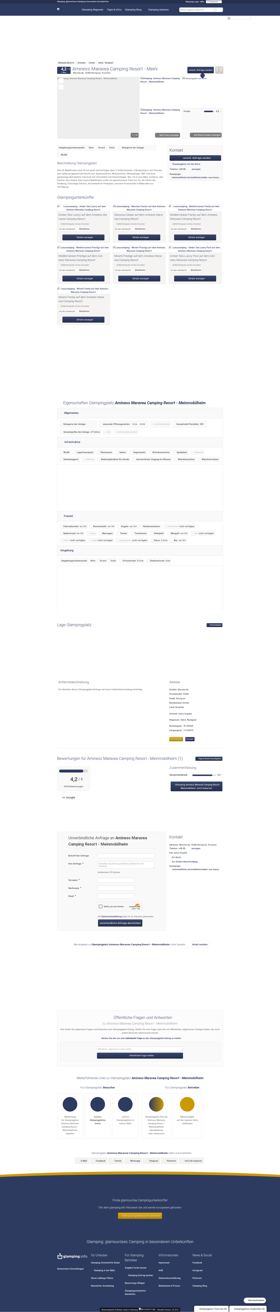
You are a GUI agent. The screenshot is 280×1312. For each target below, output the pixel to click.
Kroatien (179, 707)
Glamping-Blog (133, 9)
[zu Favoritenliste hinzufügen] (61, 80)
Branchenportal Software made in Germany (119, 1310)
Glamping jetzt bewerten (198, 786)
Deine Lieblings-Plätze (102, 1278)
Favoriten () (213, 1309)
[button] (98, 108)
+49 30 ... (183, 169)
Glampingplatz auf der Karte (186, 164)
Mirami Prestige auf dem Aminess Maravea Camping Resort (138, 258)
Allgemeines (71, 413)
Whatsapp (135, 1161)
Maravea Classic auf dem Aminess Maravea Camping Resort (138, 217)
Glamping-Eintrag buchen (140, 1275)
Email (71, 896)
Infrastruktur (72, 442)
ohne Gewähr (178, 944)
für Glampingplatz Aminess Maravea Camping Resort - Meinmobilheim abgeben (70, 1125)
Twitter (118, 1161)
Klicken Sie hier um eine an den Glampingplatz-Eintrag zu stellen (141, 1038)
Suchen (220, 9)
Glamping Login (192, 2)
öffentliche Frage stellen (141, 1055)
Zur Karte (176, 857)
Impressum (164, 1263)
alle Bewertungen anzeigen (206, 135)
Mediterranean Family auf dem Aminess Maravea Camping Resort (193, 217)
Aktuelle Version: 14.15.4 (167, 1310)
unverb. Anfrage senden (200, 70)
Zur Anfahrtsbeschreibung (185, 862)
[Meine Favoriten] (174, 10)
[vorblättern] (132, 108)
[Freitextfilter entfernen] (215, 10)
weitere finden (98, 1120)
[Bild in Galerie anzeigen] (160, 92)
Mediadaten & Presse (169, 1286)
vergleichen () (249, 1309)
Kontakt (190, 739)
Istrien (186, 703)
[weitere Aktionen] (219, 70)
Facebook (100, 1161)
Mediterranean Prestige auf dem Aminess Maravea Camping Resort (80, 258)
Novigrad (191, 720)
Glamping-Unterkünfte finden (105, 1263)
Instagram (197, 1270)
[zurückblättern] (64, 108)
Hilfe (202, 2)
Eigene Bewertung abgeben (209, 759)
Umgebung (67, 550)
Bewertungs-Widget (135, 1283)
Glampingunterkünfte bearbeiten (135, 1292)
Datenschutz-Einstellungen (70, 1269)
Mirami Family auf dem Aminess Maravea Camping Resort (81, 299)
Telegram (153, 1161)
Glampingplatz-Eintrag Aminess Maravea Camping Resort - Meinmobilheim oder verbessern (156, 1125)
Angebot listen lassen (135, 1268)
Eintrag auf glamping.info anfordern (141, 1216)
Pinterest (171, 1161)
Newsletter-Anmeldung (102, 1286)
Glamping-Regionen (92, 9)
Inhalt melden (200, 944)
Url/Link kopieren (193, 1161)
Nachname (74, 888)
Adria (183, 720)
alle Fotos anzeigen (169, 135)
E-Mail (84, 1161)
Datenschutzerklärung (112, 916)
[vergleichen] (61, 87)
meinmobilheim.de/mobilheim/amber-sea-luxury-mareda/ (196, 177)
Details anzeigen (84, 237)
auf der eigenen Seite (187, 1120)
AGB (161, 1270)
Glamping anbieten (158, 9)
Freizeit (68, 516)
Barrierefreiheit (256, 1300)
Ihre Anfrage (75, 864)
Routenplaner (215, 625)
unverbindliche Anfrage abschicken (120, 923)
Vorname (73, 880)
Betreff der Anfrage (78, 856)
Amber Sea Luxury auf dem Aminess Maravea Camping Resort (82, 217)
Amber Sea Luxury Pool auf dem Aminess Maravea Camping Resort (192, 258)
